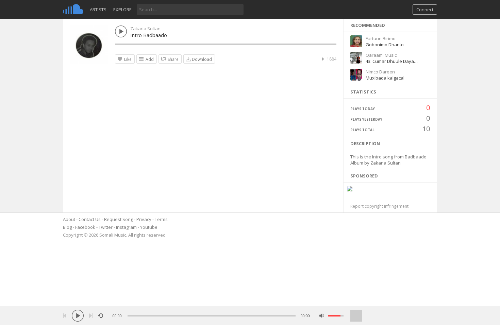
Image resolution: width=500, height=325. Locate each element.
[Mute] (321, 316)
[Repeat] (100, 316)
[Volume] (336, 316)
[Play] (78, 316)
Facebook (85, 227)
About (69, 219)
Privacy (143, 219)
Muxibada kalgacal (385, 78)
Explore (122, 9)
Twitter (106, 227)
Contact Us (90, 219)
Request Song (118, 219)
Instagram (126, 227)
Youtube (148, 227)
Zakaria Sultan (145, 28)
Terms (161, 219)
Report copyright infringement (379, 206)
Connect (424, 9)
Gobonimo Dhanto (385, 44)
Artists (98, 9)
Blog (67, 227)
